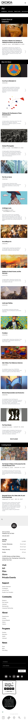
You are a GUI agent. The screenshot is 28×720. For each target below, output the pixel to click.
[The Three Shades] (14, 414)
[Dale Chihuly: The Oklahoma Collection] (14, 352)
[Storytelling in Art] (14, 231)
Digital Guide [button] (17, 11)
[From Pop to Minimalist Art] (14, 70)
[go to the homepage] (6, 4)
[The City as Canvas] (14, 166)
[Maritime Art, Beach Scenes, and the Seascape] (14, 261)
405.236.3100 (5, 535)
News (4, 642)
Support (5, 583)
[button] (25, 3)
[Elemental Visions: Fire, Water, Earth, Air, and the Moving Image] (14, 485)
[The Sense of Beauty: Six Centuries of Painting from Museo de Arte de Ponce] (14, 30)
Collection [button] (10, 11)
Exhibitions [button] (4, 11)
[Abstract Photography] (14, 135)
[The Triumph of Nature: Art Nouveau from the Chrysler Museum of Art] (14, 453)
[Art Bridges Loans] (14, 197)
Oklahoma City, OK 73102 (8, 533)
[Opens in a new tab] (2, 711)
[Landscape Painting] (14, 292)
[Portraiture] (14, 322)
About (4, 612)
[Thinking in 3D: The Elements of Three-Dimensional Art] (14, 102)
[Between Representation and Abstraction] (14, 382)
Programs (6, 628)
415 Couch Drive (6, 531)
